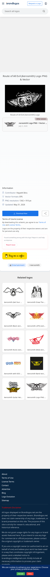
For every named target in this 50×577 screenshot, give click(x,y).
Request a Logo (35, 3)
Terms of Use (7, 478)
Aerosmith (35, 265)
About (4, 474)
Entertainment (18, 265)
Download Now (21, 213)
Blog (4, 493)
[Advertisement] (25, 44)
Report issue (10, 245)
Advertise (6, 489)
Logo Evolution (8, 496)
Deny (30, 574)
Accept (20, 574)
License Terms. (15, 225)
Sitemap (5, 500)
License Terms (8, 481)
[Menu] (3, 3)
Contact (5, 485)
